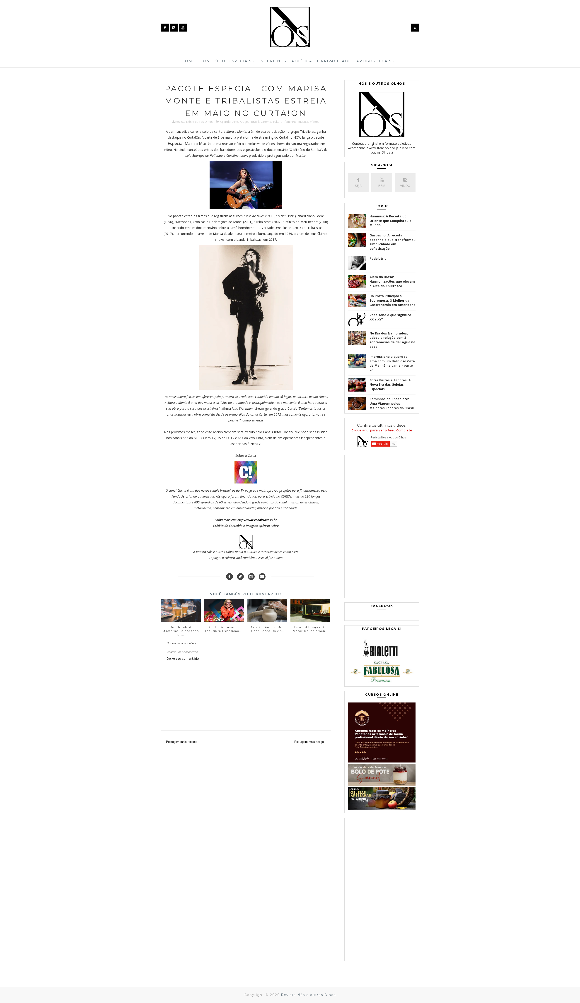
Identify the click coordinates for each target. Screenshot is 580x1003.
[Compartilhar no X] (240, 576)
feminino (290, 122)
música (303, 122)
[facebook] (165, 27)
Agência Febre (269, 526)
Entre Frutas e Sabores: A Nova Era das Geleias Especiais (390, 384)
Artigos (244, 122)
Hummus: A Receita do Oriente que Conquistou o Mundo (390, 220)
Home (188, 61)
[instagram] (174, 27)
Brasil (255, 122)
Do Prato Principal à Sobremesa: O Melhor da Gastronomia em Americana (393, 300)
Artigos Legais (374, 61)
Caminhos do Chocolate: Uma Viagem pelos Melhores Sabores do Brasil (392, 403)
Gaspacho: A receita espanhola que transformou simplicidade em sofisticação (393, 242)
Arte (235, 122)
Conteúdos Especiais (226, 61)
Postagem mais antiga (309, 741)
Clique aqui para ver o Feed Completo (381, 430)
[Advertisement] (382, 527)
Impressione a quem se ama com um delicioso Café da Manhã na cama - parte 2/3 (392, 363)
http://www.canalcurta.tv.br (257, 520)
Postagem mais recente (181, 741)
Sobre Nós (273, 61)
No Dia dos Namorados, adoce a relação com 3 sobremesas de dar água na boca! (392, 340)
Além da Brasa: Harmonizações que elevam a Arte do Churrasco (392, 281)
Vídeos (314, 122)
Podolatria (378, 258)
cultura (278, 122)
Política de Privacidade (321, 61)
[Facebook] (229, 576)
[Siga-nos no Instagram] (251, 576)
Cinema (266, 122)
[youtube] (183, 27)
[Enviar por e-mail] (262, 576)
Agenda (225, 122)
